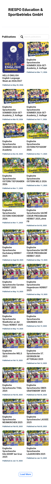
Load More (25, 474)
